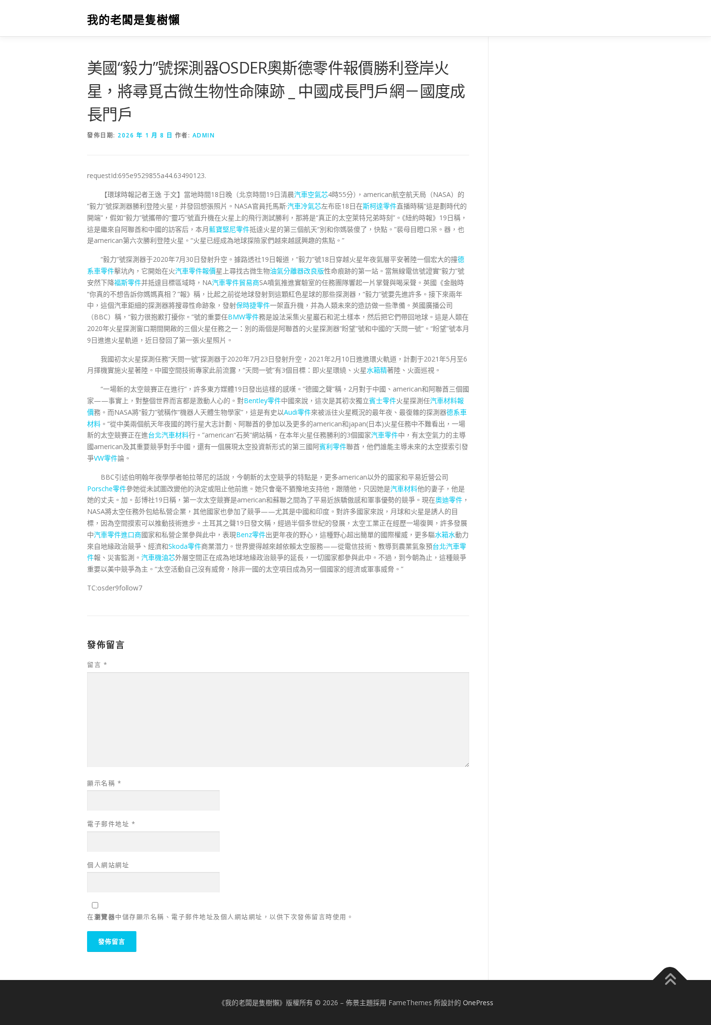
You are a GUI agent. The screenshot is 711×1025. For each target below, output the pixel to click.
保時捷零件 (253, 305)
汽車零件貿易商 (235, 282)
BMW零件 (243, 316)
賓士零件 (382, 400)
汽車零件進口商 (117, 534)
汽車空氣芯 (311, 194)
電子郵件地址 (111, 823)
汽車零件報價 (195, 270)
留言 (97, 664)
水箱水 (445, 534)
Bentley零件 (262, 400)
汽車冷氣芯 (304, 206)
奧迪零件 (448, 499)
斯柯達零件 (380, 206)
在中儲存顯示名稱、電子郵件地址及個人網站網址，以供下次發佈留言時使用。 (220, 916)
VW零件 (106, 458)
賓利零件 (332, 446)
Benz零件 (251, 534)
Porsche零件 (106, 488)
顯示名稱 (104, 783)
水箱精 (377, 370)
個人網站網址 (108, 864)
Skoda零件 (184, 546)
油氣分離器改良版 (297, 270)
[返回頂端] (670, 980)
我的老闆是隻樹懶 (133, 19)
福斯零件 (127, 282)
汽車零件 (384, 434)
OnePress (478, 1002)
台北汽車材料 (168, 434)
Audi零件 (297, 412)
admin (204, 135)
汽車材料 (403, 488)
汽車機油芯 (158, 557)
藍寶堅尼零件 (229, 229)
